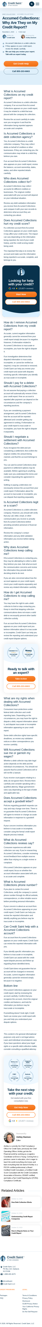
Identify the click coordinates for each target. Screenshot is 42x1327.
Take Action (21, 679)
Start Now (21, 294)
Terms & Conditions (29, 1295)
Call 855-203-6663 (21, 71)
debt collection (31, 102)
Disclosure (26, 1301)
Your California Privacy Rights (30, 1308)
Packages (3, 1295)
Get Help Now (21, 1107)
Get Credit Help (21, 64)
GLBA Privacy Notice (30, 1304)
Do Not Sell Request (29, 1312)
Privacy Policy (27, 1298)
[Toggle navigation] (37, 4)
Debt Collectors (8, 14)
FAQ (1, 1298)
